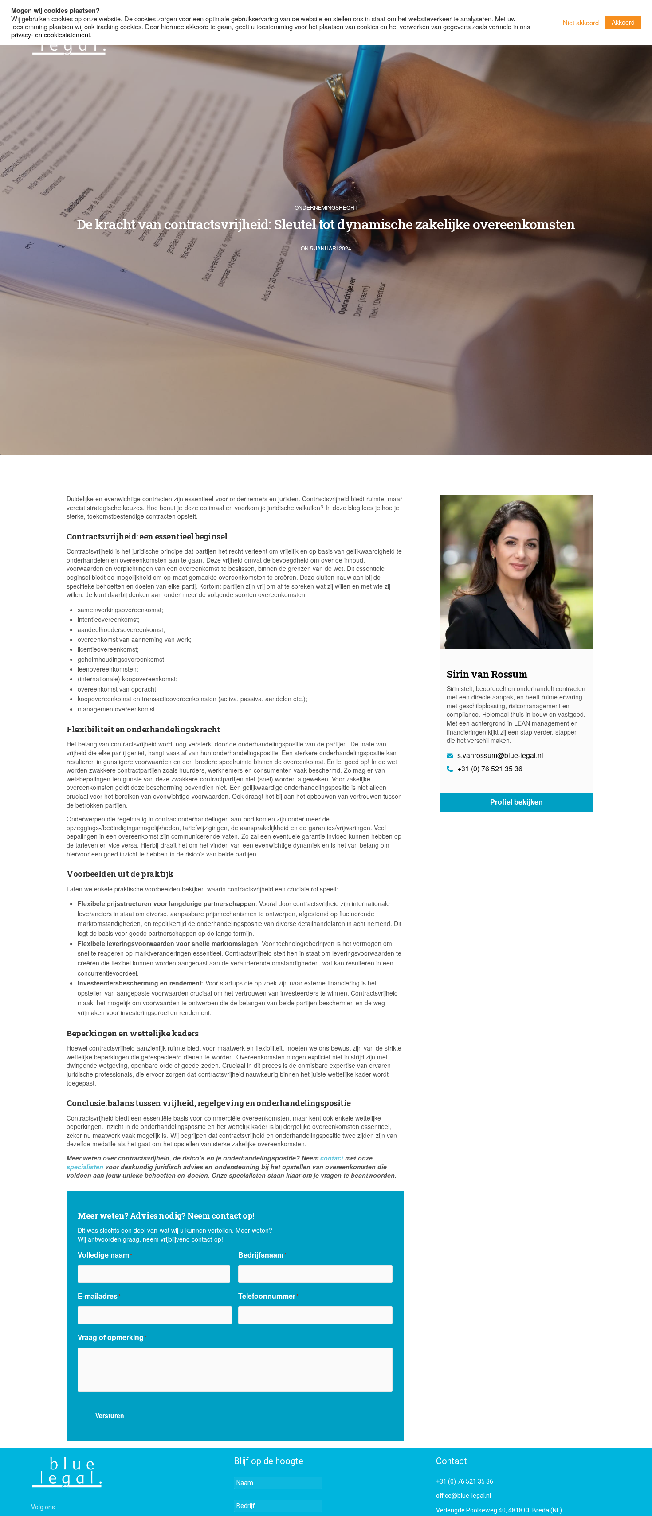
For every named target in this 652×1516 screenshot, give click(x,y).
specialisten (85, 1166)
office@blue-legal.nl (463, 1495)
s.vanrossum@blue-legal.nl (499, 755)
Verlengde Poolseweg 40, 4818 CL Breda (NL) (499, 1510)
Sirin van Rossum (487, 674)
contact (331, 1157)
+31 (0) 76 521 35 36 (489, 769)
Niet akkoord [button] (581, 23)
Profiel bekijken (516, 802)
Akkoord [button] (623, 22)
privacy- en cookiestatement (50, 34)
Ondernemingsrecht (326, 207)
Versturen (109, 1415)
